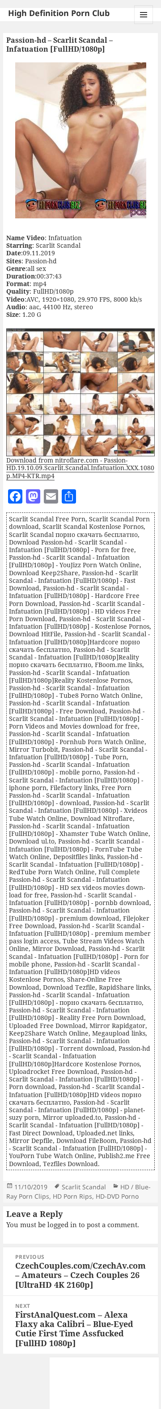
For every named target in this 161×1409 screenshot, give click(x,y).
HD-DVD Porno (117, 1196)
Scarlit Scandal (84, 1187)
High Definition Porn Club (59, 13)
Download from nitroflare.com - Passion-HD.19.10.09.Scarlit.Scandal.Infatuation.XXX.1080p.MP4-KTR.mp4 (80, 467)
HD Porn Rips (72, 1196)
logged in (62, 1224)
